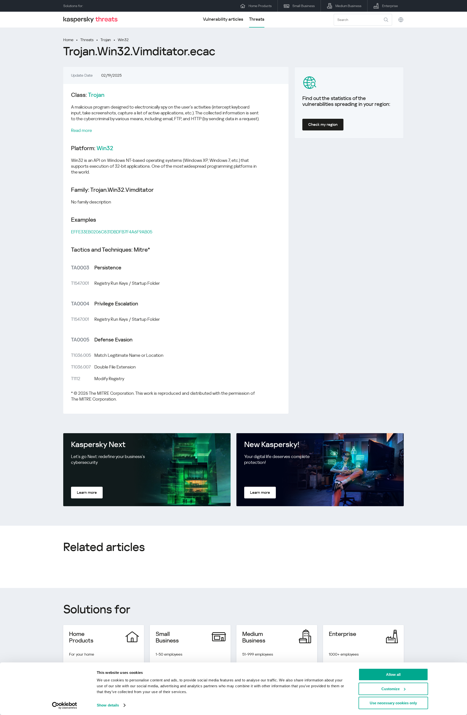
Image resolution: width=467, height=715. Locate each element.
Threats (256, 19)
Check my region (323, 124)
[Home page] (92, 20)
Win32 (123, 39)
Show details (108, 705)
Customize (390, 689)
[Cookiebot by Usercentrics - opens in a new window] (64, 705)
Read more (81, 130)
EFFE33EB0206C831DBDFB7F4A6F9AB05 (111, 231)
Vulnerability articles (223, 19)
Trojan (105, 39)
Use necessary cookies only (393, 703)
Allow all (393, 674)
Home (68, 39)
